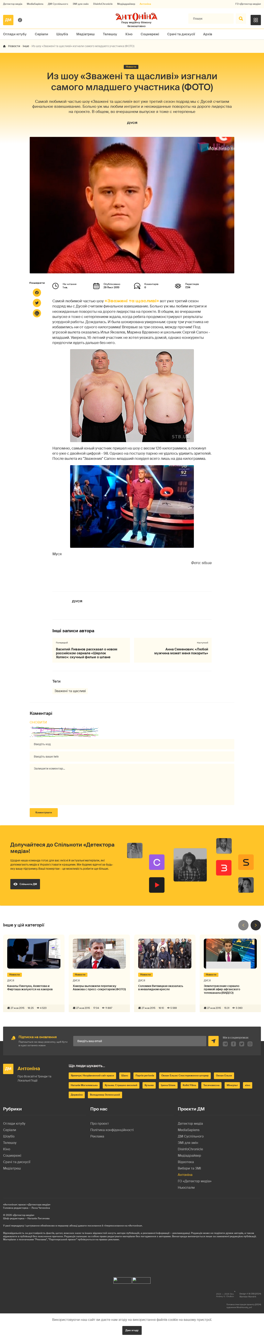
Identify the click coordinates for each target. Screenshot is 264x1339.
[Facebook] (37, 292)
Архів (207, 34)
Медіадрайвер (126, 4)
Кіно (128, 34)
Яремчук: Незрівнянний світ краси (92, 1075)
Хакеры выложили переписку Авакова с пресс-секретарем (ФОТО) (99, 987)
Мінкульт (232, 1085)
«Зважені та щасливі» (132, 301)
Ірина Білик (168, 1085)
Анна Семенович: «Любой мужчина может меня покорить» (181, 651)
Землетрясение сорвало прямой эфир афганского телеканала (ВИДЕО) (222, 989)
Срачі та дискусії (181, 34)
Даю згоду (132, 1330)
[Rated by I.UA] (122, 1279)
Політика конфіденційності (112, 1130)
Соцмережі (150, 34)
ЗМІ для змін (81, 4)
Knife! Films (189, 1085)
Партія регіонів (145, 1075)
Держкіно (77, 1094)
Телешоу (110, 34)
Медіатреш (85, 34)
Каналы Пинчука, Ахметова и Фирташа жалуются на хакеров (30, 987)
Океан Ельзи (224, 1075)
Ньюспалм (186, 1187)
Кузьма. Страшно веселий (121, 1085)
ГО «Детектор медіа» (248, 4)
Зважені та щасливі (70, 691)
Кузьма (149, 1085)
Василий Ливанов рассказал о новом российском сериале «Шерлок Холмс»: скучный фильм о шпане (86, 653)
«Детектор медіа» (23, 1215)
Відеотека (186, 1162)
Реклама (97, 1136)
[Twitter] (37, 303)
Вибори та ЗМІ (189, 1168)
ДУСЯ (132, 123)
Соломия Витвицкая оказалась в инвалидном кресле (160, 987)
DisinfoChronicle (103, 4)
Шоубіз (62, 34)
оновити (38, 722)
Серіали (41, 34)
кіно (247, 1085)
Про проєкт (99, 1123)
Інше (26, 46)
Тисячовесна (211, 1085)
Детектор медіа (12, 4)
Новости (14, 46)
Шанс (124, 1075)
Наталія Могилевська (84, 1085)
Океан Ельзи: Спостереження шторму (185, 1075)
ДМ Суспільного (58, 4)
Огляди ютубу (15, 34)
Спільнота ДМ (28, 884)
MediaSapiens (35, 4)
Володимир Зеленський (105, 1094)
